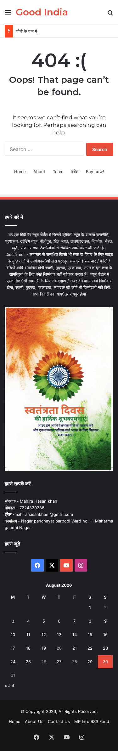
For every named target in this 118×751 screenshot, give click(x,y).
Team (58, 171)
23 (105, 648)
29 (90, 661)
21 (74, 648)
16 (105, 634)
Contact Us (59, 721)
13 (59, 634)
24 (12, 661)
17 (13, 648)
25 (28, 661)
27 (59, 661)
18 (28, 648)
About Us (34, 721)
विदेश (74, 171)
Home (20, 171)
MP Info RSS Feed (91, 721)
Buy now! (95, 171)
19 (44, 648)
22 (90, 648)
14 (74, 634)
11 (28, 634)
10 (13, 634)
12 (44, 634)
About (39, 171)
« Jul (9, 685)
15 (90, 634)
